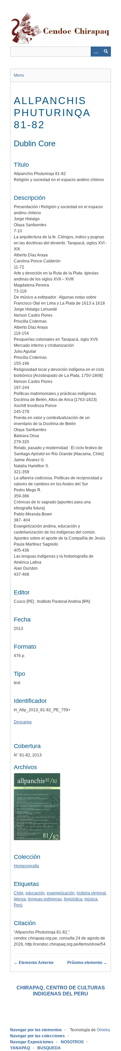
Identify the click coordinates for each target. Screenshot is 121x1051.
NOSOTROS (72, 1042)
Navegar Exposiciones (31, 1042)
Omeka (103, 1030)
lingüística (73, 899)
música (90, 899)
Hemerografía (26, 866)
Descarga (23, 722)
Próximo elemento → (87, 962)
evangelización (61, 893)
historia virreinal (91, 893)
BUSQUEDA (49, 1048)
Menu (19, 75)
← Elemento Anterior (34, 962)
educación (35, 893)
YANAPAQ (20, 1048)
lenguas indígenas (45, 899)
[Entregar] (106, 52)
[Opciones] (96, 52)
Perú (18, 905)
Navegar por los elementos (36, 1030)
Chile (19, 893)
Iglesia (20, 899)
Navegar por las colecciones (37, 1036)
